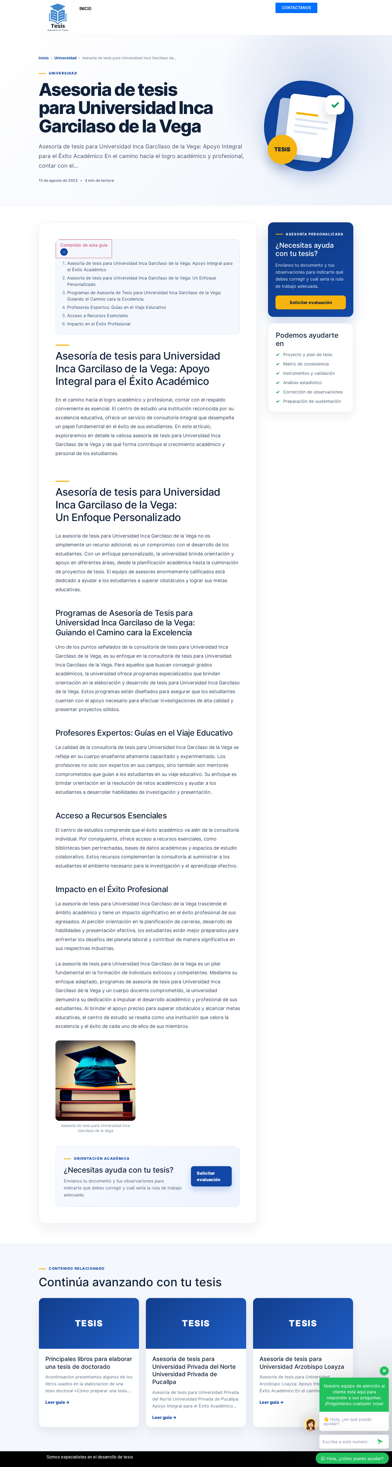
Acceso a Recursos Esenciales (97, 315)
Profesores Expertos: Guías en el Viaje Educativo (116, 307)
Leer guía (57, 1402)
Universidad (65, 58)
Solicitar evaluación (208, 1176)
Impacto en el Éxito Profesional (98, 323)
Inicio (44, 58)
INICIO (85, 8)
